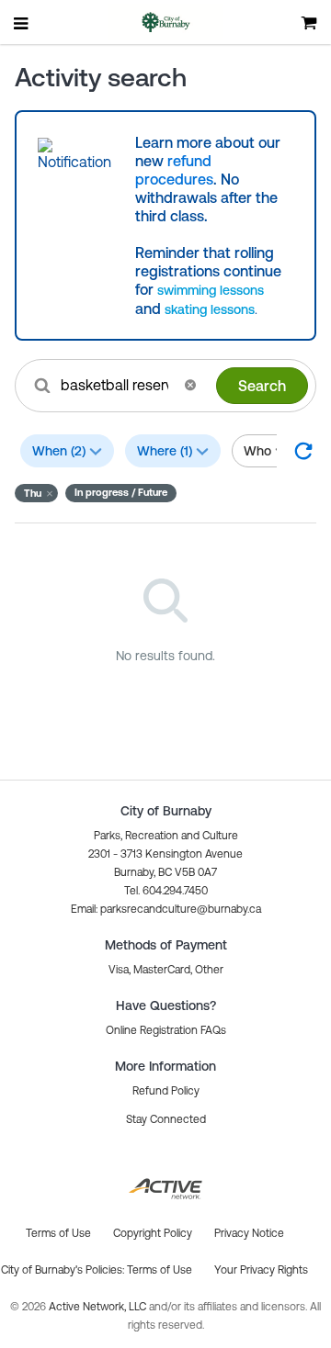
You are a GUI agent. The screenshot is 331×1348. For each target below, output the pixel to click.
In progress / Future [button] (120, 492)
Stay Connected (166, 1119)
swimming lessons (210, 290)
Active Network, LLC (99, 1306)
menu (22, 23)
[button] (190, 384)
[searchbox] (116, 384)
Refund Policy (166, 1090)
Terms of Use (159, 1270)
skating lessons (210, 309)
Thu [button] (32, 493)
